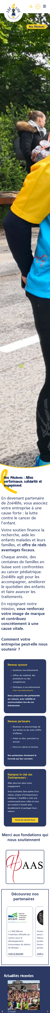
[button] (4, 929)
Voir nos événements (23, 691)
